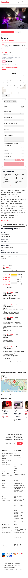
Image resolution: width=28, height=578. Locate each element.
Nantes (4, 489)
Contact (16, 527)
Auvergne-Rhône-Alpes (7, 453)
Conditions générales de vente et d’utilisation (20, 530)
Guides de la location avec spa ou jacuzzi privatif (19, 501)
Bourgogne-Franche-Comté (7, 456)
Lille (3, 491)
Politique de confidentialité (17, 536)
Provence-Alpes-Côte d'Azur (7, 476)
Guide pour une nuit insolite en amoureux (19, 522)
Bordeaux (4, 493)
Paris (15, 453)
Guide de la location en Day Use (19, 513)
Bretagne (17, 32)
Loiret (15, 472)
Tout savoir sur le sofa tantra (19, 509)
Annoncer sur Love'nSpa (7, 530)
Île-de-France (5, 466)
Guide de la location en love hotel (19, 516)
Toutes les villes (6, 500)
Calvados (16, 459)
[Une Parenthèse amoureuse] (18, 405)
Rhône (15, 468)
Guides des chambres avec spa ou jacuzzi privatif (19, 496)
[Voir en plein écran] (20, 10)
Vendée (16, 463)
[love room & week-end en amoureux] (5, 2)
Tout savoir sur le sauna (19, 503)
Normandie (4, 468)
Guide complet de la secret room (18, 506)
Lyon (3, 485)
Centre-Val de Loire (6, 460)
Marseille (4, 487)
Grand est (4, 462)
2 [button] (10, 361)
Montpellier (4, 496)
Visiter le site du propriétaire (9, 252)
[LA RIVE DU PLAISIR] (7, 405)
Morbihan (4, 35)
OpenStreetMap (17, 391)
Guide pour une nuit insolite (18, 519)
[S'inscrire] (20, 443)
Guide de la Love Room (19, 485)
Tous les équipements (9, 185)
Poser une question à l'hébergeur (14, 224)
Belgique (4, 478)
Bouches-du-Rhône (18, 464)
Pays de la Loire (6, 473)
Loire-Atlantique (17, 457)
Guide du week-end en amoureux (13, 569)
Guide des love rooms (9, 567)
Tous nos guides (18, 483)
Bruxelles (4, 498)
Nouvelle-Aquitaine (6, 470)
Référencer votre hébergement (6, 528)
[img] (10, 292)
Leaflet (6, 391)
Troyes (15, 410)
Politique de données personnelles (19, 533)
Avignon (4, 494)
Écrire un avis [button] (14, 270)
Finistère (16, 466)
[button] (5, 52)
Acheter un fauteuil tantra (6, 533)
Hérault (15, 470)
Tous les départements (19, 474)
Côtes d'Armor (17, 455)
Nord (15, 461)
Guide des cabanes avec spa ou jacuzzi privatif (18, 492)
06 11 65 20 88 (5, 241)
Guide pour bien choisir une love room (19, 488)
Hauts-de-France (6, 464)
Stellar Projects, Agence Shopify (12, 565)
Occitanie (4, 471)
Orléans (4, 410)
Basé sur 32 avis (7, 268)
